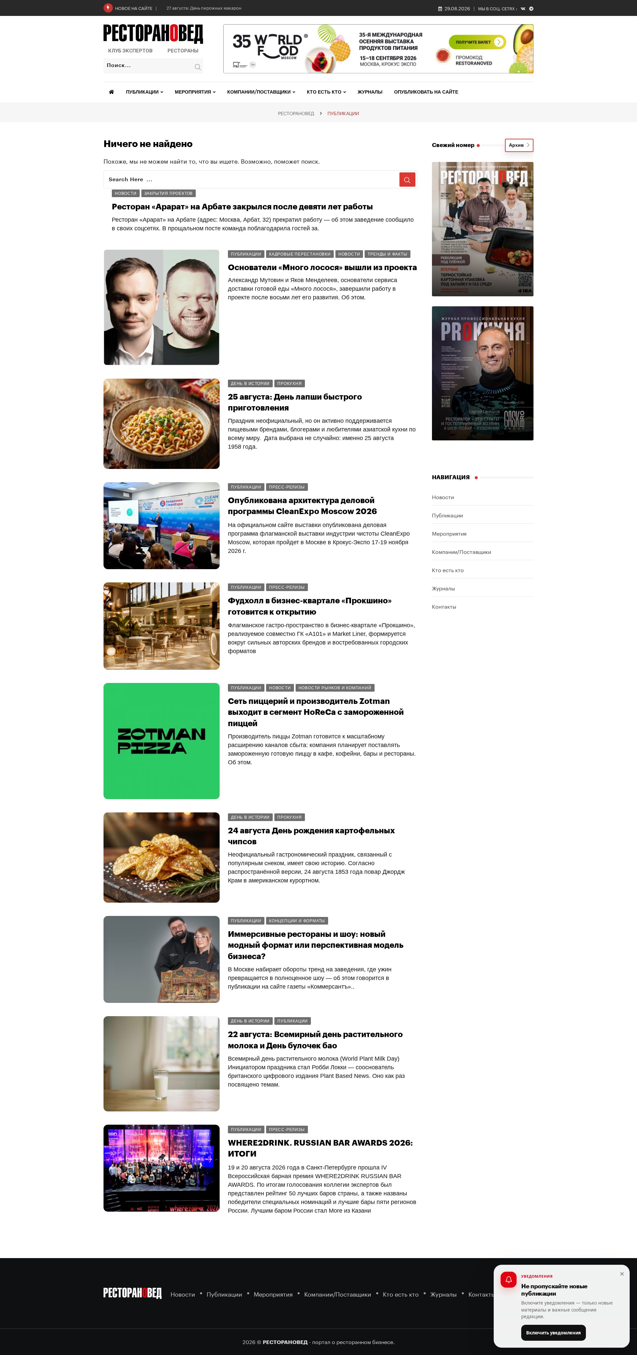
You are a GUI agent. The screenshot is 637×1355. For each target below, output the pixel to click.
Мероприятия (193, 92)
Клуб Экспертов (130, 51)
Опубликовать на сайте (426, 92)
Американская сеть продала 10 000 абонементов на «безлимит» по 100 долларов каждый (319, 1261)
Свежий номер (453, 145)
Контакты (444, 606)
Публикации (142, 92)
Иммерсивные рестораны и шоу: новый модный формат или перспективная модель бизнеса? (315, 945)
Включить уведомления (553, 1333)
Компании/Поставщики (259, 92)
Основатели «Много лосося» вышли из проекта (322, 267)
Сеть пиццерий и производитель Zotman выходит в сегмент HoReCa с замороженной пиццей (316, 712)
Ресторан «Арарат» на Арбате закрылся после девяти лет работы (242, 207)
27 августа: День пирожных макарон (204, 7)
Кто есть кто (324, 92)
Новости (443, 496)
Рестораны (183, 51)
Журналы (370, 92)
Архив (518, 145)
